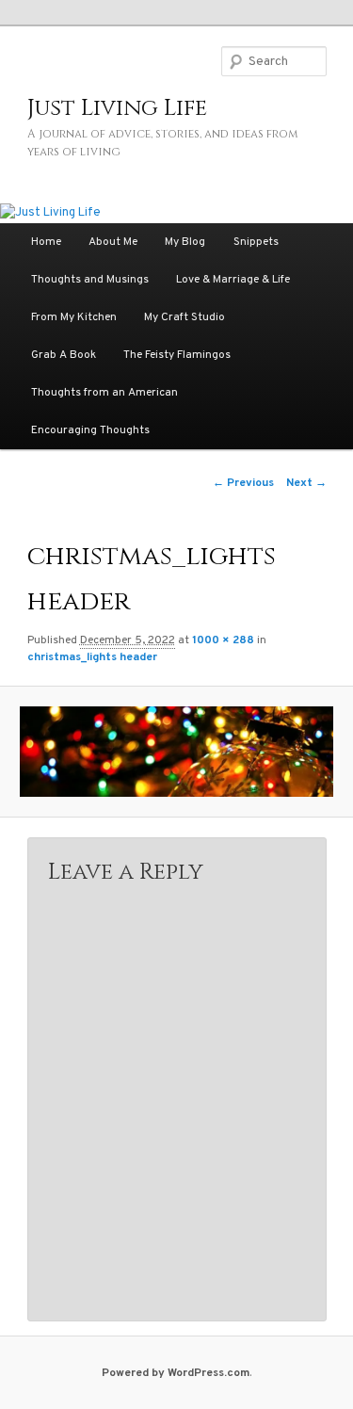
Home (46, 242)
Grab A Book (63, 355)
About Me (112, 242)
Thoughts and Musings (90, 279)
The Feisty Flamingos (177, 355)
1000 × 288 (223, 640)
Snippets (256, 242)
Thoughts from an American (104, 392)
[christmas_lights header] (176, 751)
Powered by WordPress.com (175, 1373)
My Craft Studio (184, 317)
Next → (306, 483)
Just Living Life (117, 108)
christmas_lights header (92, 657)
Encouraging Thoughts (90, 430)
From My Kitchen (74, 317)
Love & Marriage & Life (233, 279)
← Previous (243, 483)
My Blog (185, 242)
